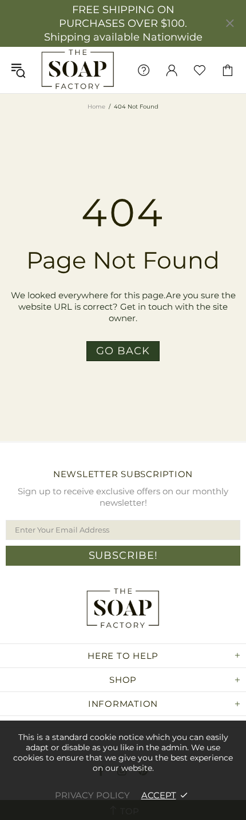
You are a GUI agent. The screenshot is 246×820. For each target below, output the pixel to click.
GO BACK (122, 351)
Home (96, 106)
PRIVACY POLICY (92, 795)
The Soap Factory (78, 70)
